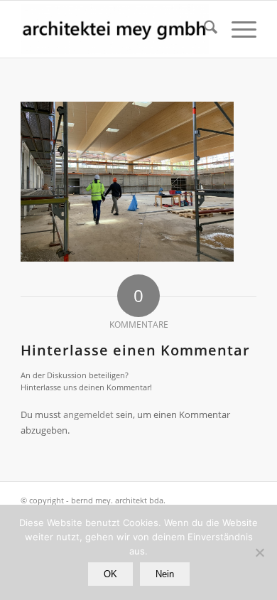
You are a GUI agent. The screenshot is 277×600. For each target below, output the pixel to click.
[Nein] (259, 552)
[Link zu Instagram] (245, 499)
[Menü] (236, 29)
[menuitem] (203, 29)
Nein (165, 574)
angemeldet (88, 414)
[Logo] (115, 29)
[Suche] (203, 29)
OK (110, 574)
